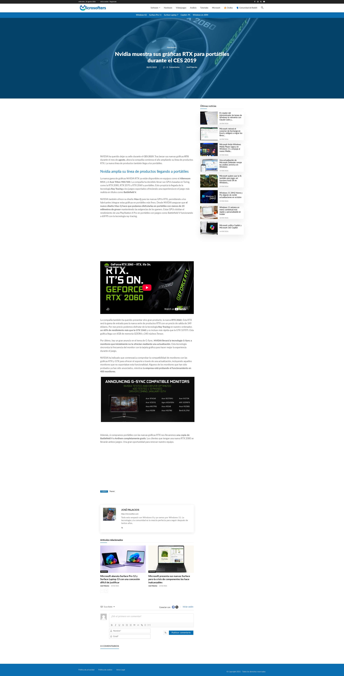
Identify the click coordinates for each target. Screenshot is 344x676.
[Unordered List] (130, 625)
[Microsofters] (99, 8)
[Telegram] (168, 107)
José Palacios (191, 67)
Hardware (171, 47)
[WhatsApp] (156, 107)
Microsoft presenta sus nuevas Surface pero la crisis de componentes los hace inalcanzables (169, 579)
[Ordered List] (127, 625)
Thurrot (112, 491)
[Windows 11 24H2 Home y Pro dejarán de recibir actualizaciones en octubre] (209, 196)
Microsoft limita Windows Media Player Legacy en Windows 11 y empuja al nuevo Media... (230, 148)
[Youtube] (264, 1)
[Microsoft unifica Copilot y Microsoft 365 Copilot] (209, 228)
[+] (149, 625)
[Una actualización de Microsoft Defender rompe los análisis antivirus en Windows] (209, 165)
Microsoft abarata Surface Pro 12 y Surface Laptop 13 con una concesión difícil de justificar (120, 579)
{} (145, 625)
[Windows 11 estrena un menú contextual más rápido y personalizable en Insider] (209, 212)
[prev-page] (102, 591)
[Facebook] (254, 1)
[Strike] (123, 625)
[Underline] (119, 625)
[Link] (142, 625)
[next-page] (106, 591)
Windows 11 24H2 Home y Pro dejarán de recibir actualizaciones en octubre (230, 195)
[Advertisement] (147, 133)
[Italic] (115, 625)
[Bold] (112, 625)
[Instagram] (257, 1)
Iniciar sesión (187, 607)
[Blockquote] (134, 625)
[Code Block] (138, 625)
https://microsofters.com (129, 514)
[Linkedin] (162, 107)
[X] (260, 1)
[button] (262, 8)
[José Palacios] (111, 519)
